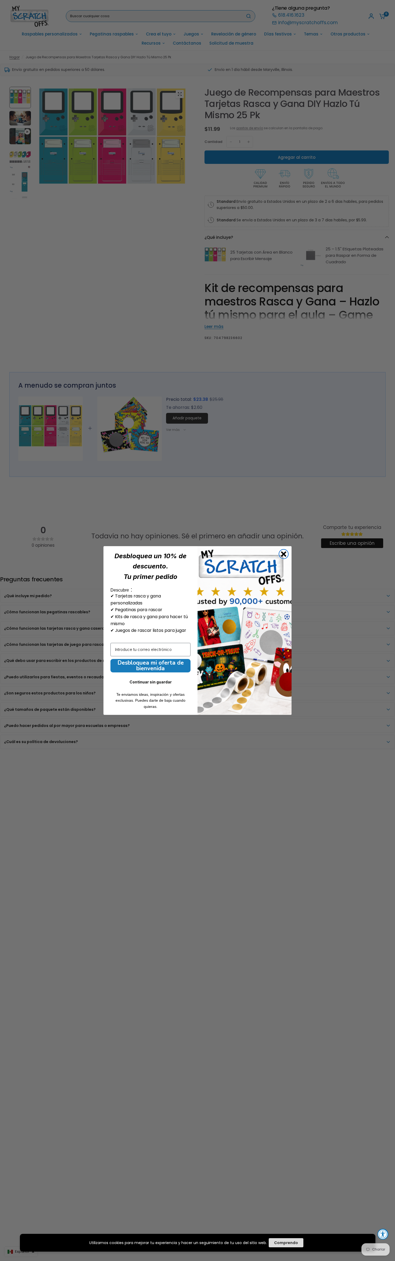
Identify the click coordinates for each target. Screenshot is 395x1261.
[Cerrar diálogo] (283, 554)
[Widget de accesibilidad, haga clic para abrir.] (383, 1234)
